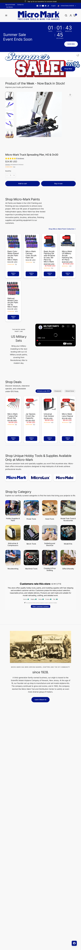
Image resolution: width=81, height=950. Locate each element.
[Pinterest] (45, 5)
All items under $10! (43, 393)
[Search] (66, 15)
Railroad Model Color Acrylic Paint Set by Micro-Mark (12, 304)
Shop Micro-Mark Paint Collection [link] (61, 230)
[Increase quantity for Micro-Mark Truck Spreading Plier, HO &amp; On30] (14, 177)
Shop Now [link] (70, 72)
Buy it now (58, 185)
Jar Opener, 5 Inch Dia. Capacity (31, 418)
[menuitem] (10, 5)
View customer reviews (40, 608)
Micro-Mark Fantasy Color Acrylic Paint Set (31, 256)
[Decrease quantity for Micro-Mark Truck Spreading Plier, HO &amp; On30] (7, 177)
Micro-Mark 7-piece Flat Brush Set (12, 418)
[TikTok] (48, 5)
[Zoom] (70, 96)
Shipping (7, 166)
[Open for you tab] (74, 943)
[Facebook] (37, 5)
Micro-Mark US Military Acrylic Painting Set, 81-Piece (67, 257)
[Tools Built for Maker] (40, 65)
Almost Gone (69, 393)
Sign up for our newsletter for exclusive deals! (42, 1)
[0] (74, 15)
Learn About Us (40, 701)
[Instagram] (40, 5)
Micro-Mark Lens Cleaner (67, 417)
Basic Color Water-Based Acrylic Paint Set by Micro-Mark (13, 257)
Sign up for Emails (10, 4)
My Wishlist (9, 7)
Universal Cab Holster (49, 417)
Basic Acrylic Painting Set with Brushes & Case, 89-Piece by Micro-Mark (49, 258)
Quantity (8, 172)
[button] (71, 44)
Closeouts (57, 393)
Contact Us (20, 4)
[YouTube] (43, 5)
